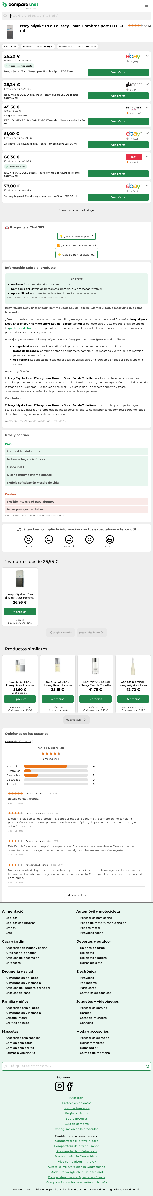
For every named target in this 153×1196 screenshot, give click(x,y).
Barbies (85, 1013)
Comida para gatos (19, 1043)
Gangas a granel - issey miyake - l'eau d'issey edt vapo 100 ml (133, 683)
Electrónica (86, 971)
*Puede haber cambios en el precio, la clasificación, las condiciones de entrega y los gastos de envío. (76, 1189)
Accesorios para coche (96, 918)
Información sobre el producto (77, 46)
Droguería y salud (17, 971)
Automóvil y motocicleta (98, 911)
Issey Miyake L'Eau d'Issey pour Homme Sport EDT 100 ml (20, 596)
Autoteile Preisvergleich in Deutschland (76, 1167)
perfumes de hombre (23, 328)
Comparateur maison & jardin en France (76, 1177)
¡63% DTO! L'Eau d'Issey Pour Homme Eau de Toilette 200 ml (20, 683)
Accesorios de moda (94, 1038)
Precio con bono (17, 166)
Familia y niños (15, 1001)
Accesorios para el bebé (23, 1008)
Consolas (86, 1023)
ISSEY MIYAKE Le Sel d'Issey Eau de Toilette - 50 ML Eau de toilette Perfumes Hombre (95, 683)
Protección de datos (76, 1103)
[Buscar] (5, 16)
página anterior (62, 632)
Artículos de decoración (22, 958)
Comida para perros (20, 1048)
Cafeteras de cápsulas (95, 993)
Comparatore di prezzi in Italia (76, 1141)
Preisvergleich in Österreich (76, 1151)
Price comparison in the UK (76, 1161)
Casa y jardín (13, 941)
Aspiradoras (88, 983)
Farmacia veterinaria (20, 1053)
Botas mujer (89, 1048)
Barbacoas (13, 963)
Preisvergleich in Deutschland (76, 1156)
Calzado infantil (17, 1018)
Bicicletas (87, 953)
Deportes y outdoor (93, 941)
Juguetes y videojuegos (97, 1001)
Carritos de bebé (18, 1023)
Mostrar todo (76, 895)
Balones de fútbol (93, 948)
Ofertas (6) (10, 46)
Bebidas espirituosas (20, 923)
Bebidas (11, 918)
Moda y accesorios (92, 1031)
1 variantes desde (38, 46)
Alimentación (14, 911)
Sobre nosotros (77, 1118)
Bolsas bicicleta (91, 963)
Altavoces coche (91, 933)
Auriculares (88, 988)
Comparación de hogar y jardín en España (76, 1182)
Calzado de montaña (95, 1053)
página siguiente (89, 632)
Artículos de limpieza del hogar (28, 988)
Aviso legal (76, 1098)
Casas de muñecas (93, 1018)
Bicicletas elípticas (93, 958)
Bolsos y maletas (92, 1043)
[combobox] (79, 16)
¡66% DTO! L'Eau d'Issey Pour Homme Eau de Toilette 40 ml (57, 683)
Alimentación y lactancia (23, 983)
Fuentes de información (18, 741)
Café (9, 933)
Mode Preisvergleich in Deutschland (76, 1172)
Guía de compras (77, 1124)
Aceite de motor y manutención (103, 923)
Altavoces (87, 978)
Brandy (11, 928)
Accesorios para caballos (23, 1038)
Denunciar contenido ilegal (76, 210)
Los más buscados (77, 1108)
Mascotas (10, 1031)
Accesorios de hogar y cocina (26, 948)
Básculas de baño (18, 993)
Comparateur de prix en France (76, 1146)
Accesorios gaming (94, 1008)
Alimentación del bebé (22, 978)
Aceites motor (90, 928)
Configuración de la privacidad (77, 1129)
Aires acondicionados (21, 953)
